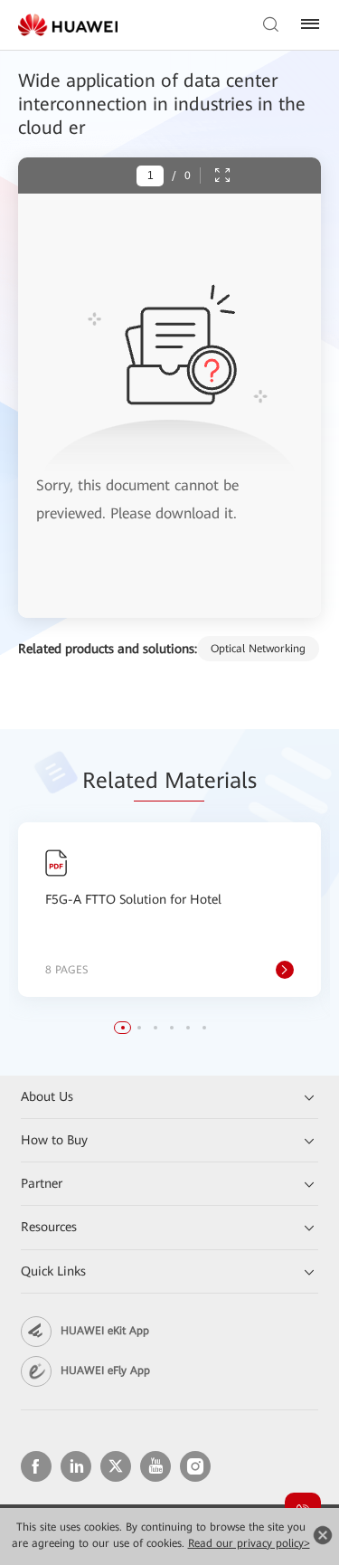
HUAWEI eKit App (105, 1330)
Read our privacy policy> (249, 1543)
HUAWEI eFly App (105, 1370)
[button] (123, 1027)
